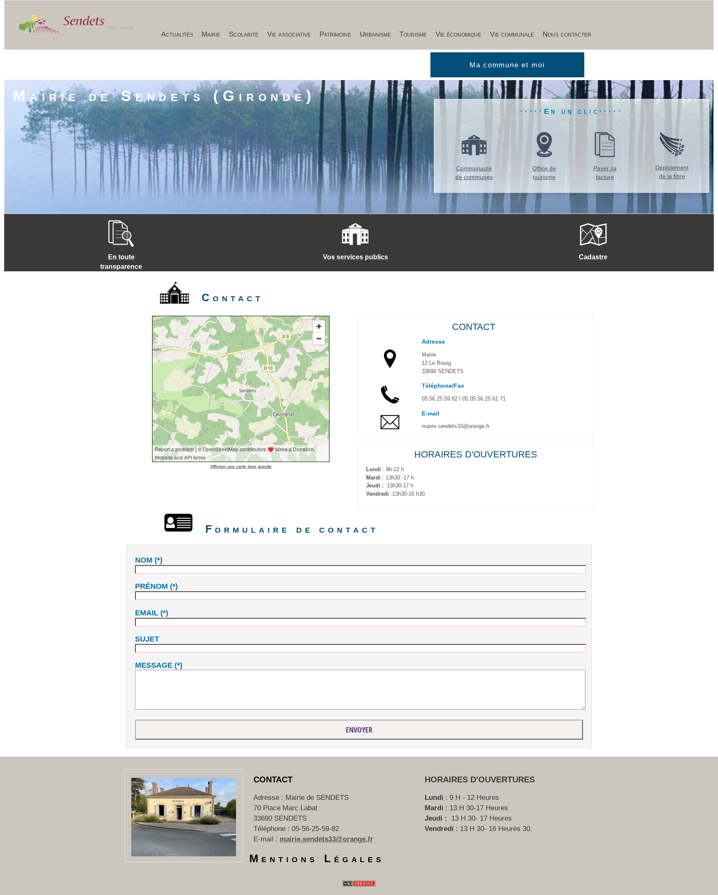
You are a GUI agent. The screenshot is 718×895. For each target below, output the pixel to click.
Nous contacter (567, 34)
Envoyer (359, 730)
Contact (273, 779)
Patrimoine (335, 34)
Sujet (147, 639)
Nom (143, 560)
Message (153, 665)
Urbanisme (375, 34)
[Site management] (359, 883)
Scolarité (243, 34)
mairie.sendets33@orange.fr (326, 839)
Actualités (177, 34)
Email (146, 613)
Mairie (211, 34)
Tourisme (413, 34)
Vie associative (289, 34)
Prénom (151, 586)
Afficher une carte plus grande (241, 466)
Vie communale (512, 34)
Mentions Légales (317, 858)
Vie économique (458, 34)
